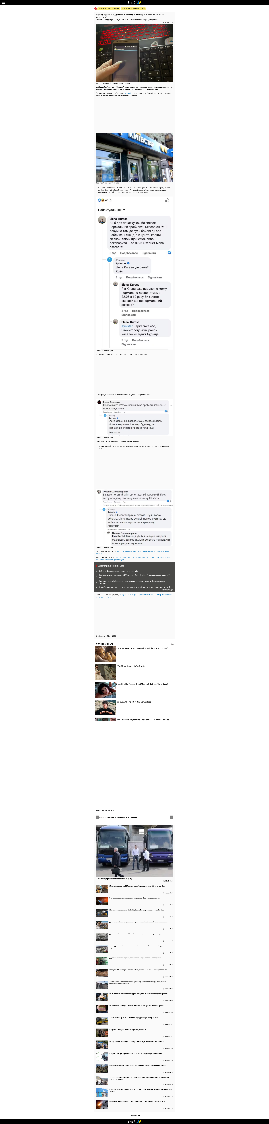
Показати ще (167, 590)
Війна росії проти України (108, 8)
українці (127, 93)
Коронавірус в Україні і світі (133, 8)
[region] (134, 114)
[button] (97, 817)
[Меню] (3, 2)
